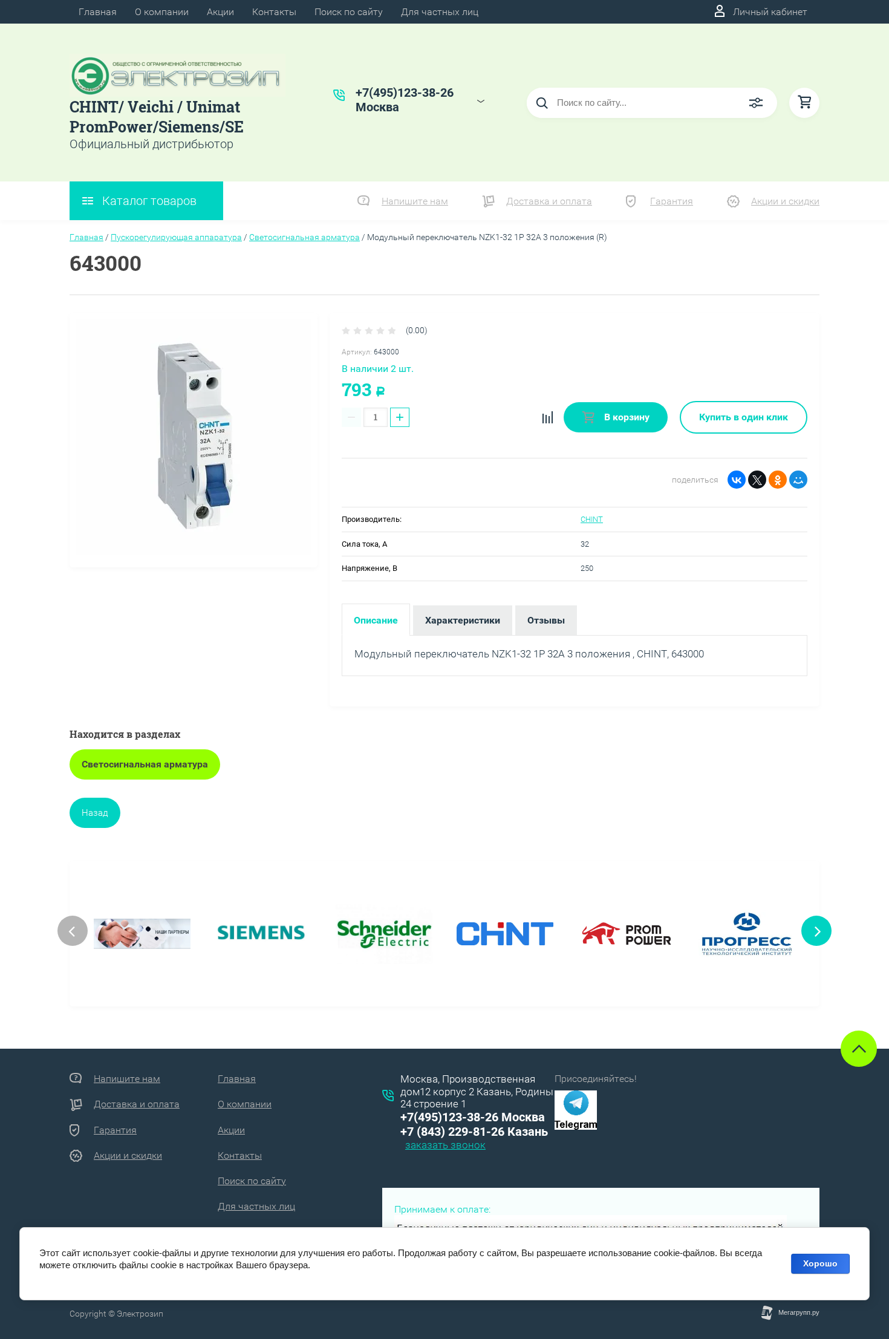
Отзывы (546, 620)
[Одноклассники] (778, 480)
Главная (98, 12)
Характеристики (462, 620)
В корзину (626, 417)
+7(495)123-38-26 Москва (472, 1117)
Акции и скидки (785, 201)
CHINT (592, 519)
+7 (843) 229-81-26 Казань (474, 1131)
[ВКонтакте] (737, 480)
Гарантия (671, 201)
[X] (757, 480)
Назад (95, 812)
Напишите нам (415, 201)
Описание (376, 620)
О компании (162, 12)
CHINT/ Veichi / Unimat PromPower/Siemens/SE (157, 117)
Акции (220, 12)
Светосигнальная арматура (304, 237)
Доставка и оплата (549, 201)
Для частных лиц (439, 12)
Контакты (274, 12)
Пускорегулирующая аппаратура (176, 237)
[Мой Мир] (798, 480)
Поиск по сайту (348, 12)
